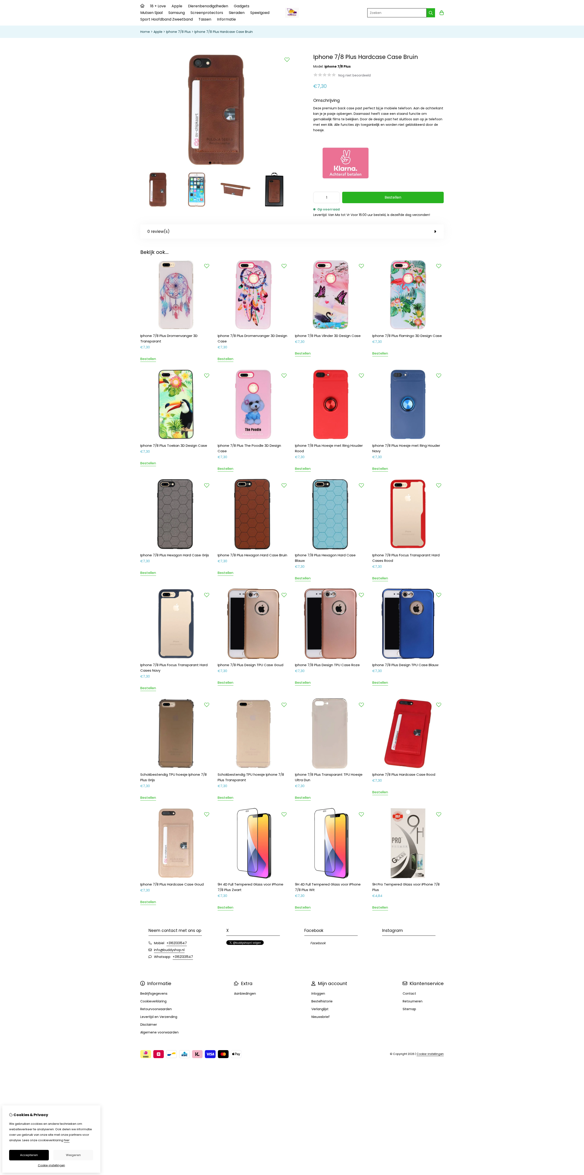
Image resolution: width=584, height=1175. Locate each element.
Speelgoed (259, 12)
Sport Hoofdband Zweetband (166, 19)
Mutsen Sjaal (151, 12)
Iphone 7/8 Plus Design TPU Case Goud (250, 664)
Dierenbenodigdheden (208, 6)
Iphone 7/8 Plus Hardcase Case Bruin (223, 31)
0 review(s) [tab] (158, 231)
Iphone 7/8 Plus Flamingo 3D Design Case (407, 335)
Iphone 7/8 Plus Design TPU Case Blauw (405, 664)
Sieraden (237, 12)
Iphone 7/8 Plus (178, 31)
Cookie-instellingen (430, 1054)
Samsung (176, 12)
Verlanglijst (319, 1009)
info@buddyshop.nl (169, 950)
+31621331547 (177, 943)
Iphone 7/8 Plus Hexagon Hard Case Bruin (252, 555)
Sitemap (409, 1009)
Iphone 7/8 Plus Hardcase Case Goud (172, 884)
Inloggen (318, 993)
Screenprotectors (206, 12)
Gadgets (241, 6)
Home (145, 31)
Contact (409, 993)
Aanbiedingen (245, 993)
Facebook (318, 943)
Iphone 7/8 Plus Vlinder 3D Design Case (328, 335)
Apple (177, 6)
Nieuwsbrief (320, 1017)
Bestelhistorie (322, 1001)
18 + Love (158, 6)
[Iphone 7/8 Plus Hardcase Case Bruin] (216, 165)
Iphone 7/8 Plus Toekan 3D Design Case (173, 445)
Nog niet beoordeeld (354, 75)
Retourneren (412, 1001)
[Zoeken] (431, 12)
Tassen (204, 19)
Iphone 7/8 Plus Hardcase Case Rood (403, 774)
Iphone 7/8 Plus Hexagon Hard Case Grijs (174, 555)
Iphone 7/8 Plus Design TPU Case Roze (327, 664)
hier (67, 1140)
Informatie (226, 19)
